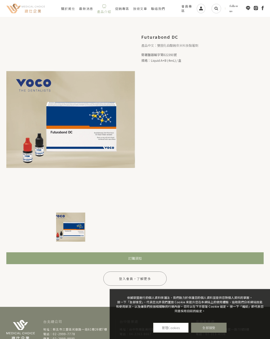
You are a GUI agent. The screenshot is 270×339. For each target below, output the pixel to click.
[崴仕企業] (25, 8)
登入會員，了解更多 (135, 278)
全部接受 (208, 327)
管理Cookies (171, 327)
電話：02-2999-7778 (59, 334)
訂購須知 (135, 258)
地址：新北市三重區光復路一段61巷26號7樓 (75, 329)
